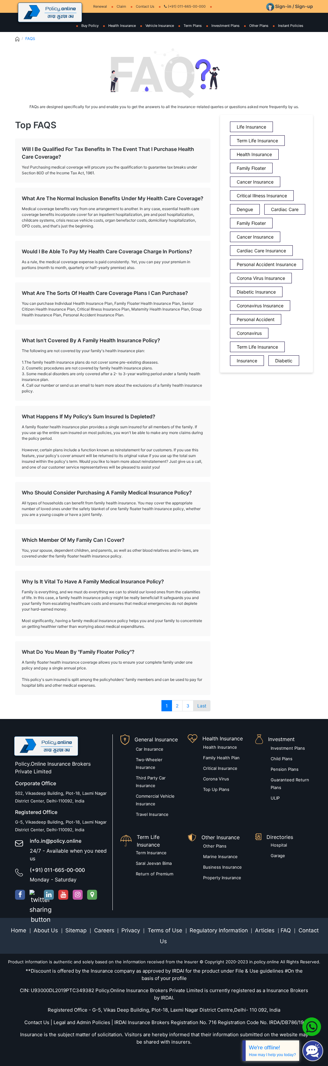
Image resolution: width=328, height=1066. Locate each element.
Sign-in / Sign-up (293, 6)
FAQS (30, 38)
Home (19, 930)
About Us (47, 930)
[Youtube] (63, 895)
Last (201, 705)
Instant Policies (290, 25)
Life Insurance (251, 127)
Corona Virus (216, 778)
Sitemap (76, 930)
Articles (265, 930)
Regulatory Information (219, 930)
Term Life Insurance (257, 140)
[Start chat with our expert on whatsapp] (311, 1026)
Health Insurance (122, 25)
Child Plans (281, 758)
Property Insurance (222, 877)
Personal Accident (256, 319)
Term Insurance (151, 852)
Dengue (245, 209)
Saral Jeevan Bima (154, 863)
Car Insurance (149, 749)
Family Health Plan (221, 757)
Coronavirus (249, 333)
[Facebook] (20, 895)
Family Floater (251, 168)
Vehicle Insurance (159, 25)
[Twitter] (34, 895)
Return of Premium (154, 873)
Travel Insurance (152, 814)
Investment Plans (225, 25)
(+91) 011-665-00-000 (186, 6)
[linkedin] (49, 895)
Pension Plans (285, 769)
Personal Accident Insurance (266, 264)
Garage (278, 855)
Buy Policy (90, 25)
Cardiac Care (285, 209)
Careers (103, 930)
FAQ (286, 930)
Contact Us (145, 6)
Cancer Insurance (255, 182)
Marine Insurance (220, 856)
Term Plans (193, 25)
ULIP (275, 798)
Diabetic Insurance (256, 292)
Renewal (100, 6)
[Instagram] (78, 895)
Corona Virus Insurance (261, 278)
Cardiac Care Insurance (261, 250)
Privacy (131, 930)
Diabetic (283, 360)
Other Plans (258, 25)
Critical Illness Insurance (262, 195)
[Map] (92, 895)
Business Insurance (222, 867)
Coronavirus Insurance (260, 305)
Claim (121, 6)
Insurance (247, 360)
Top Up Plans (216, 789)
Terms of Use (165, 930)
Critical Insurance (220, 768)
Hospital (279, 845)
